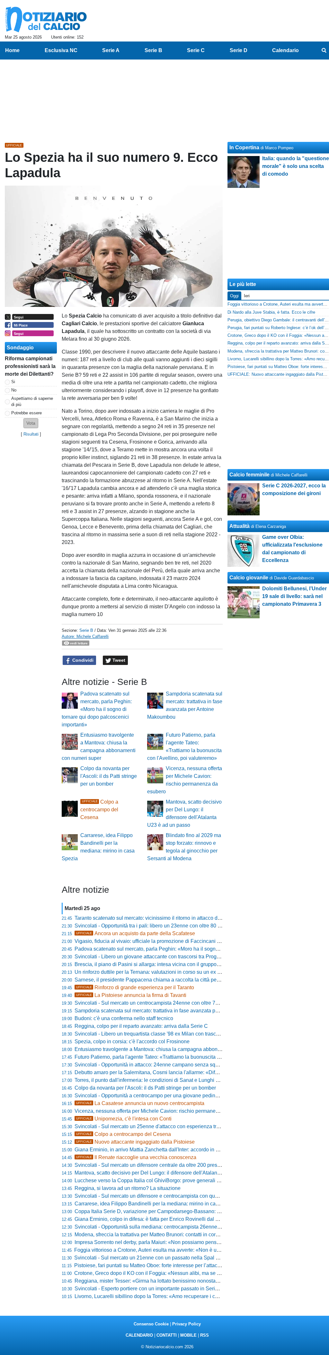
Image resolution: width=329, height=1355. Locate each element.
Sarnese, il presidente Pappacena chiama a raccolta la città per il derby (155, 979)
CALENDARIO (139, 1335)
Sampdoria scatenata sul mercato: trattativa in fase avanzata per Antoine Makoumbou (171, 1010)
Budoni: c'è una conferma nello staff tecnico (124, 1018)
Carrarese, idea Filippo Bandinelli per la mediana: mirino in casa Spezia (156, 1203)
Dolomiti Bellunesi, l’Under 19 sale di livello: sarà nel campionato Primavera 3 (294, 596)
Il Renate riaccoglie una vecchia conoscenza (136, 1157)
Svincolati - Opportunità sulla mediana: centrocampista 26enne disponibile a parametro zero (179, 1227)
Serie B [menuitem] (153, 50)
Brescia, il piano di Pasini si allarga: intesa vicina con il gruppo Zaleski (155, 964)
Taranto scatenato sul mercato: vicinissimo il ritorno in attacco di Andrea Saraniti (165, 918)
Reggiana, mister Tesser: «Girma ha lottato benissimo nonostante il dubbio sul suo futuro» (176, 1281)
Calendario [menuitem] (285, 50)
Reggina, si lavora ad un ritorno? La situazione (128, 1188)
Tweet (118, 660)
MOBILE (188, 1335)
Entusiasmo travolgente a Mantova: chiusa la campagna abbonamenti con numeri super (174, 1049)
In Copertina (244, 147)
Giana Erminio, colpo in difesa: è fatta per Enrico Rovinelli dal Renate (153, 1219)
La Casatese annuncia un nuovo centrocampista (140, 1103)
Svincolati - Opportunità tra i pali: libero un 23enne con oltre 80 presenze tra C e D (167, 925)
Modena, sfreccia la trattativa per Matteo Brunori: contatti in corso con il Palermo (165, 1234)
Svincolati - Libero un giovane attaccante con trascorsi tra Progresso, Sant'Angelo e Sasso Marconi (187, 956)
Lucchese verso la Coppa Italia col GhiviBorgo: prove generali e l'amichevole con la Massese (180, 1180)
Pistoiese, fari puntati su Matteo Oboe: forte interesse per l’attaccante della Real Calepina (175, 1265)
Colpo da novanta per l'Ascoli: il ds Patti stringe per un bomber (108, 776)
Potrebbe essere (26, 412)
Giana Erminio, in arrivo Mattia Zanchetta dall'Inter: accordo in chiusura (155, 1149)
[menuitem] (324, 50)
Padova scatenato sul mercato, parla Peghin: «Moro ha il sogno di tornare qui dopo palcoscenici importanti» (97, 709)
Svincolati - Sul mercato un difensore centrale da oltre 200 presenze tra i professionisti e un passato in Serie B (199, 1165)
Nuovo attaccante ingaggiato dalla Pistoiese (135, 1142)
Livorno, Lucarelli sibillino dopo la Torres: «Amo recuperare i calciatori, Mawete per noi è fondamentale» (192, 1296)
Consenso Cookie (151, 1324)
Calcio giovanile (248, 577)
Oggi (234, 295)
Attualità (239, 526)
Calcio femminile (249, 474)
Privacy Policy (186, 1324)
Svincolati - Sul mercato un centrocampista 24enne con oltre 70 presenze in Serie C (170, 1003)
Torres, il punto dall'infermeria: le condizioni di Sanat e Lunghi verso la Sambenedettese (174, 1080)
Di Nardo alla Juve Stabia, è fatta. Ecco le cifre (271, 312)
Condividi (82, 660)
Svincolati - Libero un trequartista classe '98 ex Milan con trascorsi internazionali (165, 1034)
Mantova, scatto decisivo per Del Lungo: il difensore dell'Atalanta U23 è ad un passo (170, 1172)
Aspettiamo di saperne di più (32, 401)
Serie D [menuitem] (238, 50)
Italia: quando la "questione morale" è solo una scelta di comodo (295, 166)
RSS (204, 1335)
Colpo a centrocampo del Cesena (99, 809)
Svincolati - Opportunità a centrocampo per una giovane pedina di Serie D (158, 1095)
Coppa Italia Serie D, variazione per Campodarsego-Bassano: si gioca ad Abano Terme (174, 1211)
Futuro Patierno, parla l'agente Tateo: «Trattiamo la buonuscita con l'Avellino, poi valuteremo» (181, 1057)
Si (13, 381)
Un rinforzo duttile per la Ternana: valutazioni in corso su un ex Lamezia (156, 972)
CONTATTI (166, 1335)
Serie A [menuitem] (111, 50)
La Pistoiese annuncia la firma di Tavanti (131, 995)
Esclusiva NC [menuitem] (61, 50)
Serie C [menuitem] (196, 50)
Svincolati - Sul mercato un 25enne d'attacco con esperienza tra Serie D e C (161, 1126)
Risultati (31, 434)
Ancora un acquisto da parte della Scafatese (135, 933)
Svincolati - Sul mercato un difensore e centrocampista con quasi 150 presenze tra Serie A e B (181, 1196)
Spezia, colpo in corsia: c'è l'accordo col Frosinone (132, 1041)
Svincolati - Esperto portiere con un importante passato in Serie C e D (153, 1288)
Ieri (247, 295)
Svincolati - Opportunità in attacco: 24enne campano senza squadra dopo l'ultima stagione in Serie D (189, 1064)
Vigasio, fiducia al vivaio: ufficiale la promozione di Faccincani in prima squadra (165, 941)
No (13, 390)
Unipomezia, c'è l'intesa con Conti (124, 1118)
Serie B (86, 630)
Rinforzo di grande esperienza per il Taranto (135, 987)
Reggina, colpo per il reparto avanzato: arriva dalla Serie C (141, 1026)
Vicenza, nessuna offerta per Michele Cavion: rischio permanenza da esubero (163, 1111)
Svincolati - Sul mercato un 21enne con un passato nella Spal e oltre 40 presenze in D (172, 1257)
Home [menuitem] (12, 50)
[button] (30, 423)
